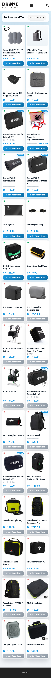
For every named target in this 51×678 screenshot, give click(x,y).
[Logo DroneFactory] (10, 5)
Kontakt (25, 672)
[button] (31, 5)
